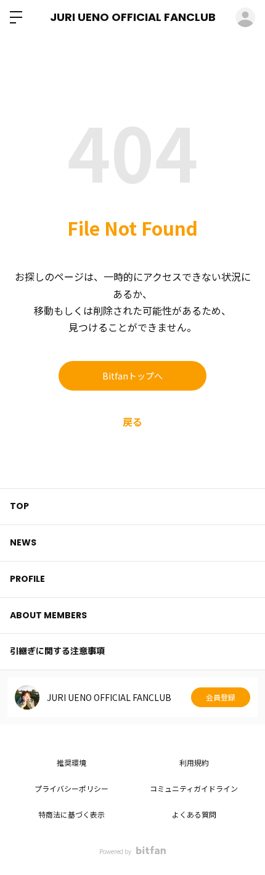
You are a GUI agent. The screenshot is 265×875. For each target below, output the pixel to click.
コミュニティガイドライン (194, 788)
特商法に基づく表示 (71, 814)
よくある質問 (194, 814)
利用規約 (194, 762)
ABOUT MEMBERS (48, 615)
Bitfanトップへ (132, 376)
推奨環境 (71, 762)
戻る (132, 421)
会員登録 (220, 697)
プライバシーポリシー (71, 788)
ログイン (245, 17)
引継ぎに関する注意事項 (57, 651)
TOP (19, 506)
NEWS (23, 542)
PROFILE (27, 579)
